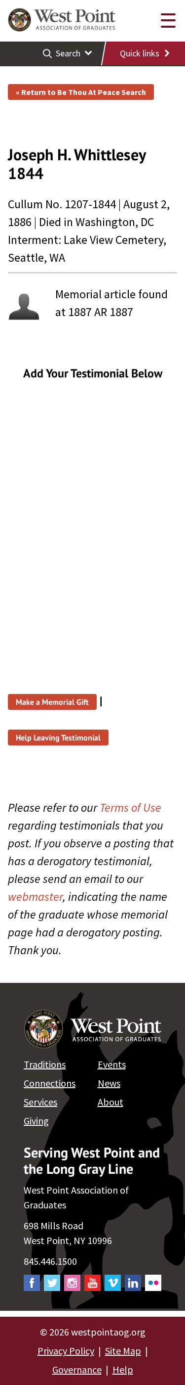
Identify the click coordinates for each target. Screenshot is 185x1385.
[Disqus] (92, 520)
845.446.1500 (50, 1261)
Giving (36, 1120)
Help (122, 1369)
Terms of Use (130, 807)
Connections (49, 1083)
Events (112, 1064)
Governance (77, 1369)
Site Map (123, 1350)
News (109, 1083)
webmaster (35, 896)
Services (40, 1102)
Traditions (45, 1064)
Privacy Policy (65, 1350)
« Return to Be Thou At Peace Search (81, 92)
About (110, 1102)
